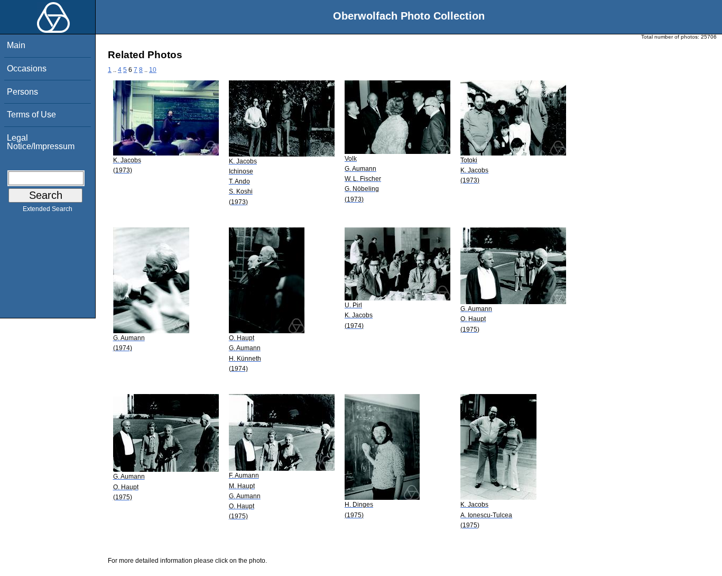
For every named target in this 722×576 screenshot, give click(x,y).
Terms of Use (31, 114)
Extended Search (47, 209)
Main (16, 45)
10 (152, 70)
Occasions (27, 68)
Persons (22, 91)
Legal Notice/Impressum (41, 142)
